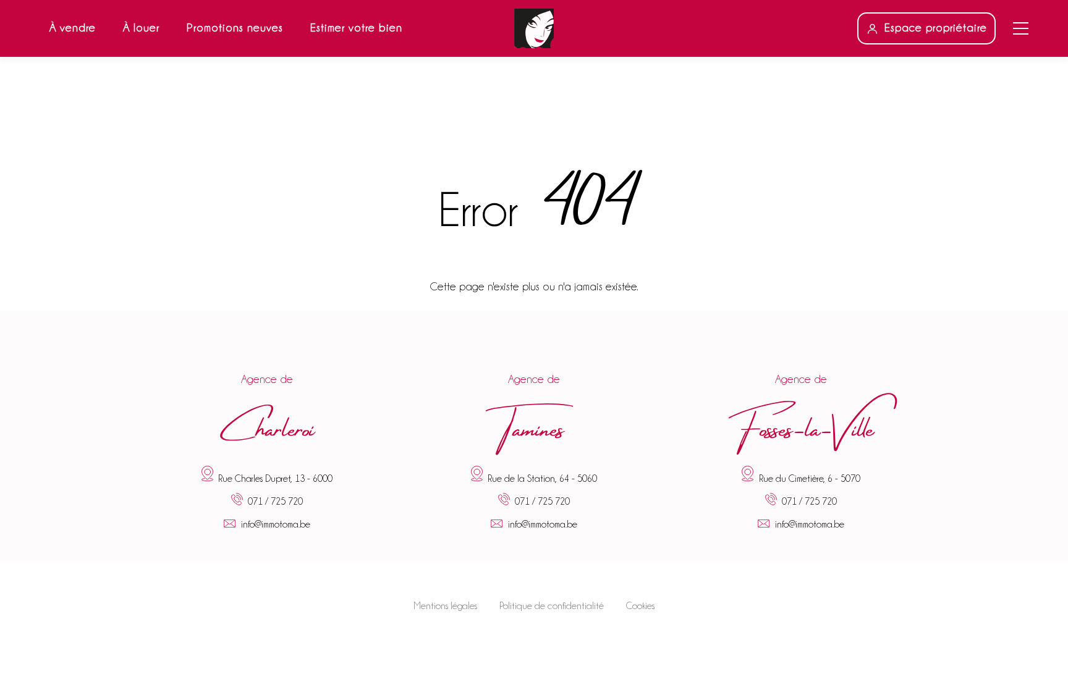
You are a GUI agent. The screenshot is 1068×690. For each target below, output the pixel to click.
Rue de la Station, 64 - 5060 (542, 478)
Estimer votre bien (356, 28)
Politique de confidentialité (551, 606)
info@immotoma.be (275, 524)
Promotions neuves (235, 28)
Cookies (640, 606)
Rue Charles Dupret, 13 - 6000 (275, 478)
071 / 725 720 (275, 502)
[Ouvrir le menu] (1020, 28)
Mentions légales (445, 606)
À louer (141, 28)
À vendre (72, 28)
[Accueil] (534, 28)
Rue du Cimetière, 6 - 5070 (809, 478)
